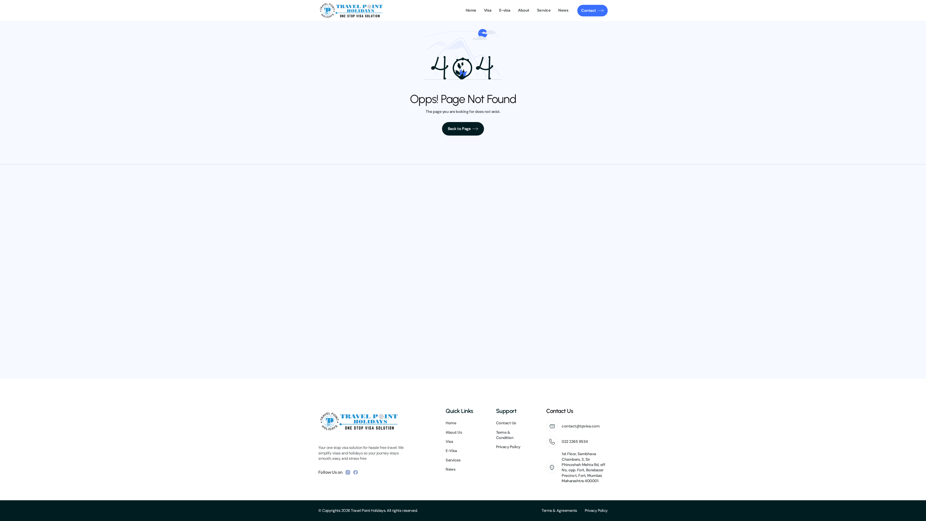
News (450, 469)
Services (453, 460)
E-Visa (451, 450)
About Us (454, 432)
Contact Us (506, 422)
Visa (449, 441)
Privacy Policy (596, 510)
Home (451, 422)
